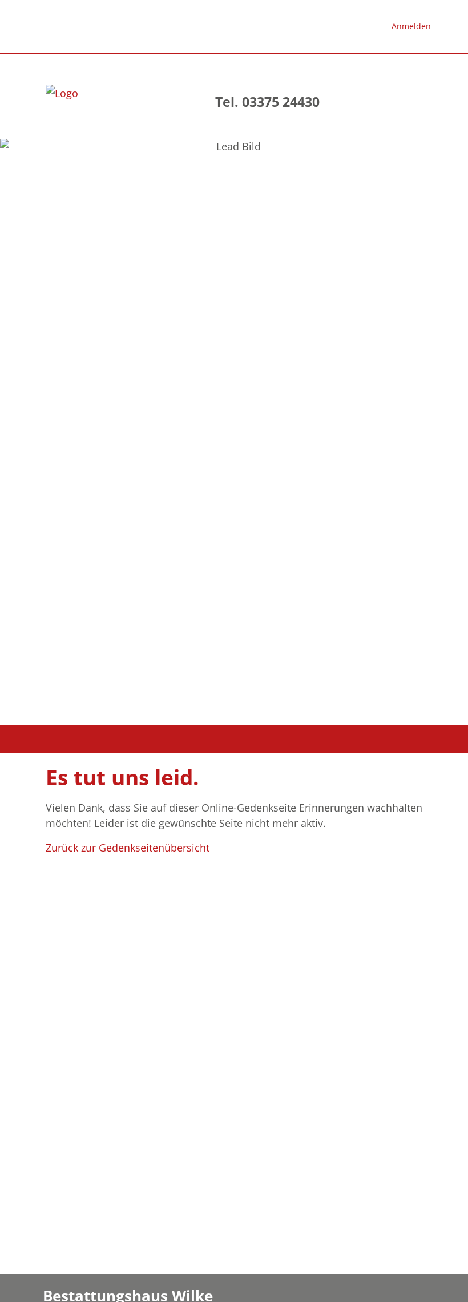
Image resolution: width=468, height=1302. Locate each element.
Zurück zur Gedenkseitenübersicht (127, 847)
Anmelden (411, 26)
